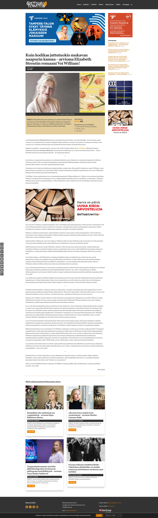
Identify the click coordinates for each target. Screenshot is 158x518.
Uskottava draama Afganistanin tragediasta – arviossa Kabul (118, 73)
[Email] (2, 270)
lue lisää (31, 431)
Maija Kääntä (30, 420)
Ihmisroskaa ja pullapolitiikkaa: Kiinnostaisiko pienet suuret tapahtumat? (119, 51)
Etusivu (79, 5)
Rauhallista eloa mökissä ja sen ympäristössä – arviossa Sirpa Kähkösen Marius (41, 415)
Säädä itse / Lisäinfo (111, 515)
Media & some (109, 5)
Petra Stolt (30, 476)
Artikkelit (86, 5)
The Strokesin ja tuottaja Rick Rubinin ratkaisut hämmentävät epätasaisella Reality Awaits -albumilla (118, 67)
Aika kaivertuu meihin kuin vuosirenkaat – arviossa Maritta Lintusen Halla (82, 415)
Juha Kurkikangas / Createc (114, 503)
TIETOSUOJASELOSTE (71, 510)
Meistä (118, 5)
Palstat (101, 5)
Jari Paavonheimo (73, 420)
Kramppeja (126, 5)
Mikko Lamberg (72, 475)
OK (99, 515)
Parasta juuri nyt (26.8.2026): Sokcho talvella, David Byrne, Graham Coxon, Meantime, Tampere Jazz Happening (118, 59)
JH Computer (111, 506)
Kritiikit (93, 5)
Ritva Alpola (30, 68)
